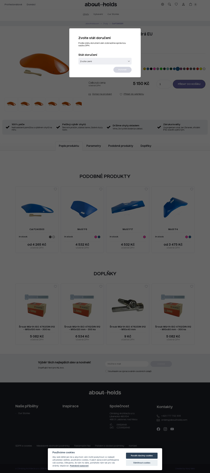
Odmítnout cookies (141, 463)
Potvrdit (122, 70)
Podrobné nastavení (79, 466)
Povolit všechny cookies (142, 455)
